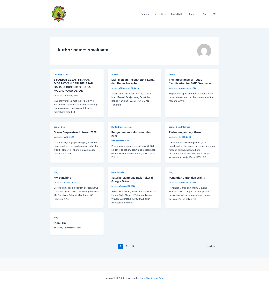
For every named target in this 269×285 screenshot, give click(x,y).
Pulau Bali (60, 222)
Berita (56, 127)
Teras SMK (176, 14)
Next (211, 246)
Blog (204, 14)
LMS (214, 14)
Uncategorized (61, 74)
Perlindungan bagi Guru (185, 132)
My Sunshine (62, 177)
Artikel (114, 74)
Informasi (128, 127)
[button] (165, 14)
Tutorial (120, 172)
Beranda (145, 14)
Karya (192, 14)
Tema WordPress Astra (152, 278)
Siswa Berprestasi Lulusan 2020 (75, 132)
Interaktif (159, 14)
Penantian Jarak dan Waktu (187, 177)
